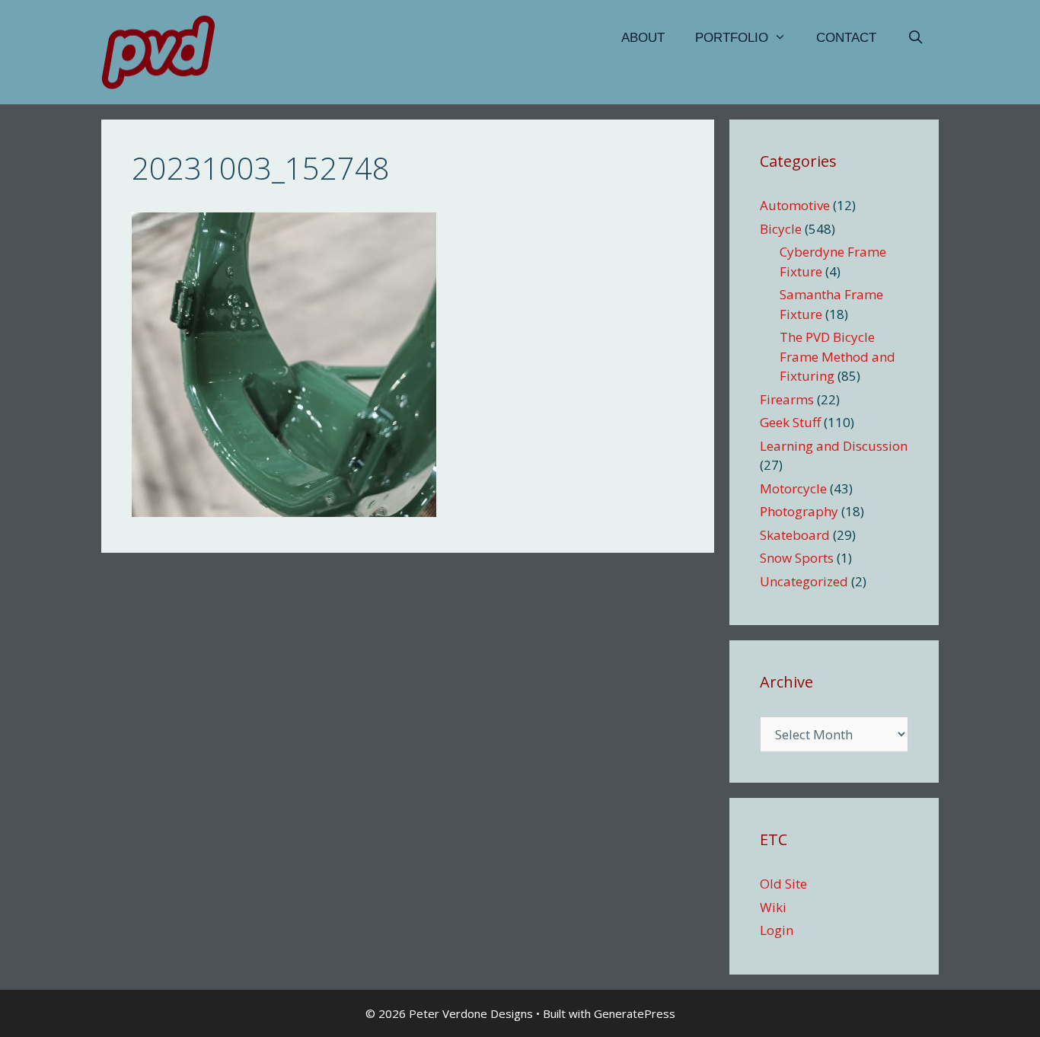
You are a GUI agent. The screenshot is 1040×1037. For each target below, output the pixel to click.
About (643, 37)
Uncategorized (804, 581)
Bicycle (781, 229)
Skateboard (795, 535)
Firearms (787, 399)
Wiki (773, 907)
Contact (846, 37)
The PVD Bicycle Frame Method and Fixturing (837, 356)
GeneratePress (634, 1013)
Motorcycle (793, 488)
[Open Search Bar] (915, 38)
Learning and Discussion (834, 446)
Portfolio (731, 37)
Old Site (783, 883)
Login (776, 930)
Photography (799, 511)
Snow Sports (797, 557)
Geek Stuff (790, 422)
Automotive (795, 205)
